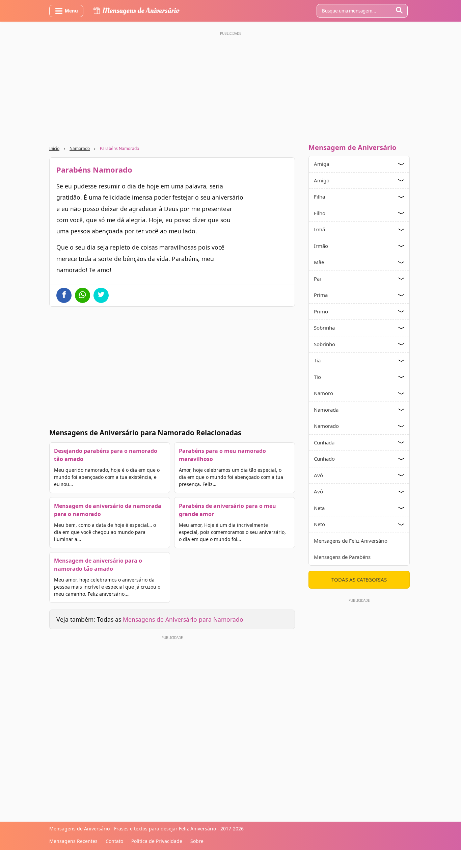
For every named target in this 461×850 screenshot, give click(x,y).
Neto (319, 524)
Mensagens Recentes (73, 841)
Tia (317, 360)
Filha (319, 196)
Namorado (80, 148)
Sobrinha (324, 327)
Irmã (319, 229)
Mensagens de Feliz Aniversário (350, 540)
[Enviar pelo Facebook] (64, 295)
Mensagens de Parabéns (342, 556)
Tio (317, 377)
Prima (321, 294)
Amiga (321, 163)
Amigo (321, 180)
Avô (318, 491)
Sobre (197, 841)
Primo (321, 311)
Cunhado (324, 458)
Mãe (319, 262)
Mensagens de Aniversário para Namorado (183, 619)
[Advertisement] (230, 85)
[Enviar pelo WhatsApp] (82, 295)
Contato (114, 841)
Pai (317, 278)
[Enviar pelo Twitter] (101, 295)
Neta (319, 508)
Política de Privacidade (156, 841)
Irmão (321, 245)
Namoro (323, 393)
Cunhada (324, 442)
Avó (318, 475)
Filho (319, 213)
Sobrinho (324, 344)
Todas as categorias (359, 579)
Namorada (326, 409)
